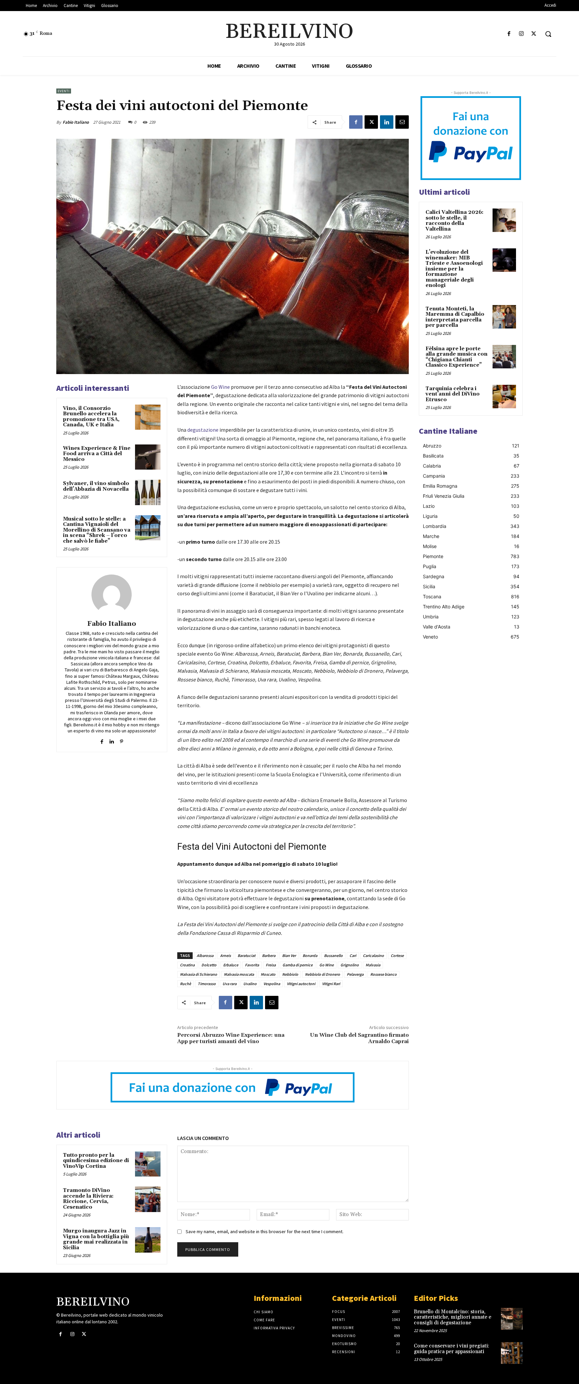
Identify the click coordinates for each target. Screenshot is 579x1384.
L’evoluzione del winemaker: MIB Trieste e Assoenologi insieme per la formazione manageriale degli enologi (454, 269)
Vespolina (271, 983)
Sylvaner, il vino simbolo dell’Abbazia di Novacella (96, 486)
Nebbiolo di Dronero (322, 974)
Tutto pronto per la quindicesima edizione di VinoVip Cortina (96, 1160)
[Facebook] (508, 34)
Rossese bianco (383, 974)
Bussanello (333, 955)
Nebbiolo (290, 974)
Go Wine (220, 386)
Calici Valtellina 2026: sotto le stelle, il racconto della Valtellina (455, 220)
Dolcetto (208, 964)
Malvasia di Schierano (198, 974)
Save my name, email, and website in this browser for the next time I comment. (264, 1231)
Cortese (397, 955)
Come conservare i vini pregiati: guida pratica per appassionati (451, 1349)
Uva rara (229, 983)
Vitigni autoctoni (301, 983)
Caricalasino (373, 955)
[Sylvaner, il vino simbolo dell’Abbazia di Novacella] (147, 492)
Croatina (187, 964)
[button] (548, 34)
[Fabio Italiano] (111, 595)
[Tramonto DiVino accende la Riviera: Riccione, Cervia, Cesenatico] (147, 1199)
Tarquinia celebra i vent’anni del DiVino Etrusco (452, 394)
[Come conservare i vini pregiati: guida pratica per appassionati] (512, 1353)
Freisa (271, 964)
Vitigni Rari (331, 983)
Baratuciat (246, 955)
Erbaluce (230, 964)
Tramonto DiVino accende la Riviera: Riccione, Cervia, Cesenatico (88, 1198)
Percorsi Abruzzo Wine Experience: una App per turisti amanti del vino (230, 1038)
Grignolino (349, 964)
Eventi (64, 91)
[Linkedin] (386, 122)
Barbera (268, 955)
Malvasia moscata (239, 974)
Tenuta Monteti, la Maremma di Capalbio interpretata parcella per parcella (455, 317)
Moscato (268, 974)
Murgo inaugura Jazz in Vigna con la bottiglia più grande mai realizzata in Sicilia (96, 1239)
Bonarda (310, 955)
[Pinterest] (121, 739)
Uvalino (250, 983)
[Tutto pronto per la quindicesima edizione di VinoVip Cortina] (147, 1164)
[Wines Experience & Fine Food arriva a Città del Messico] (147, 457)
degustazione (202, 429)
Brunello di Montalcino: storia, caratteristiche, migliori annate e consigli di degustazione (452, 1317)
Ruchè (185, 983)
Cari (352, 955)
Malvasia (373, 964)
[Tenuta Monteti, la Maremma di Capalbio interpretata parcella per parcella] (504, 316)
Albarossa (205, 955)
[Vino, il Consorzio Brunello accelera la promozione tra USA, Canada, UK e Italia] (147, 417)
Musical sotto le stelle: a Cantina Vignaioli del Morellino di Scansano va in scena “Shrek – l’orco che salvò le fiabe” (96, 530)
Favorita (252, 964)
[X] (533, 34)
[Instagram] (521, 34)
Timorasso (207, 983)
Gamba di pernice (297, 964)
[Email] (402, 122)
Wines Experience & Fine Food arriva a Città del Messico (96, 454)
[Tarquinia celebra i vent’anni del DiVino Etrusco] (504, 396)
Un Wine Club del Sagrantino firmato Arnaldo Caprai (359, 1038)
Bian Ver (289, 955)
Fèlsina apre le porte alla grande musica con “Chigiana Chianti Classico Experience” (457, 357)
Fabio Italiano (76, 122)
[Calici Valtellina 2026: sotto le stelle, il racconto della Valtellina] (504, 220)
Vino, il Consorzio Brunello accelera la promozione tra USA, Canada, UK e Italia (91, 416)
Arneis (225, 955)
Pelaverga (355, 974)
